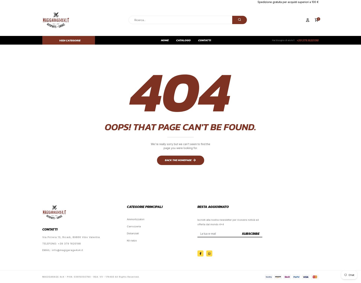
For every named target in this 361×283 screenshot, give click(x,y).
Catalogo (183, 40)
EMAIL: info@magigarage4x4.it (62, 250)
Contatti (204, 40)
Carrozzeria (134, 226)
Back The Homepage (178, 160)
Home (165, 40)
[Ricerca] (239, 20)
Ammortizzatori (135, 219)
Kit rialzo (132, 240)
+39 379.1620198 (308, 40)
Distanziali (133, 233)
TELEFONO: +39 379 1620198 (61, 243)
